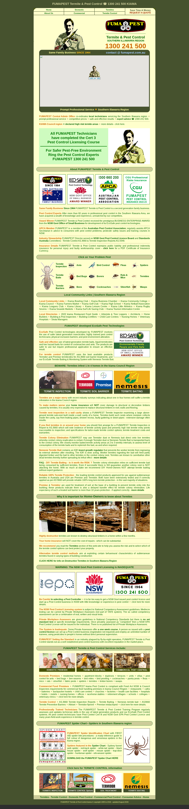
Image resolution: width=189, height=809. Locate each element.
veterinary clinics (47, 697)
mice (41, 681)
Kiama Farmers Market (68, 304)
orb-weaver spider (102, 753)
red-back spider (88, 748)
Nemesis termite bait (128, 702)
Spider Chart (98, 745)
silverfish (57, 681)
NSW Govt (113, 599)
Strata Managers (59, 319)
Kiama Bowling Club (78, 301)
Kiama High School (111, 304)
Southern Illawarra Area (134, 213)
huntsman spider (83, 753)
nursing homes (67, 694)
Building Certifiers (88, 317)
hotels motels (49, 694)
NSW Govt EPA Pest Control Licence (126, 714)
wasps (119, 681)
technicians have (72, 714)
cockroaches (118, 678)
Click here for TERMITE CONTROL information (94, 768)
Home (146, 797)
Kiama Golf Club (90, 304)
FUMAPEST (71, 325)
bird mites (89, 678)
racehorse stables (95, 694)
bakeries (46, 691)
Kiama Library (74, 306)
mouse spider (103, 750)
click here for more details (133, 704)
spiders (82, 681)
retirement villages (116, 694)
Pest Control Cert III (92, 714)
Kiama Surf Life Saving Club (90, 309)
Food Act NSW (131, 686)
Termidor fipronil (86, 704)
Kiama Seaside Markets (61, 309)
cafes (147, 689)
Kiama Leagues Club (53, 306)
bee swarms (75, 678)
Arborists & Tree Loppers (114, 314)
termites (93, 681)
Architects (135, 314)
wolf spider (88, 750)
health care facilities (128, 691)
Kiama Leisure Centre (96, 306)
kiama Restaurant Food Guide (82, 314)
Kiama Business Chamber (104, 301)
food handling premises (90, 689)
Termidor (43, 357)
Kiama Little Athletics (121, 306)
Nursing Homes (129, 317)
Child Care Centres (109, 317)
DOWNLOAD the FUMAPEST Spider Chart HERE (92, 758)
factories (111, 691)
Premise (79, 477)
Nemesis (97, 359)
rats (48, 681)
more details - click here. (112, 124)
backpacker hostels (62, 691)
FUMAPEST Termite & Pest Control (98, 169)
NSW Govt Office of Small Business (66, 223)
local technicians (98, 116)
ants (52, 678)
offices (81, 694)
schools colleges (138, 694)
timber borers (106, 681)
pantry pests (134, 678)
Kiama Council (46, 304)
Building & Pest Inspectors (63, 317)
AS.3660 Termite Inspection (73, 702)
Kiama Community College (134, 301)
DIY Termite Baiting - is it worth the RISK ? (69, 462)
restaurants (135, 689)
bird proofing (103, 678)
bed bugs (61, 678)
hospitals (145, 691)
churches (99, 691)
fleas (145, 678)
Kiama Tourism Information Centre (123, 309)
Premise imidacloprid (107, 704)
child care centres (83, 691)
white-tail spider (106, 748)
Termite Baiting (106, 702)
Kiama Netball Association (137, 304)
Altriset (71, 704)
